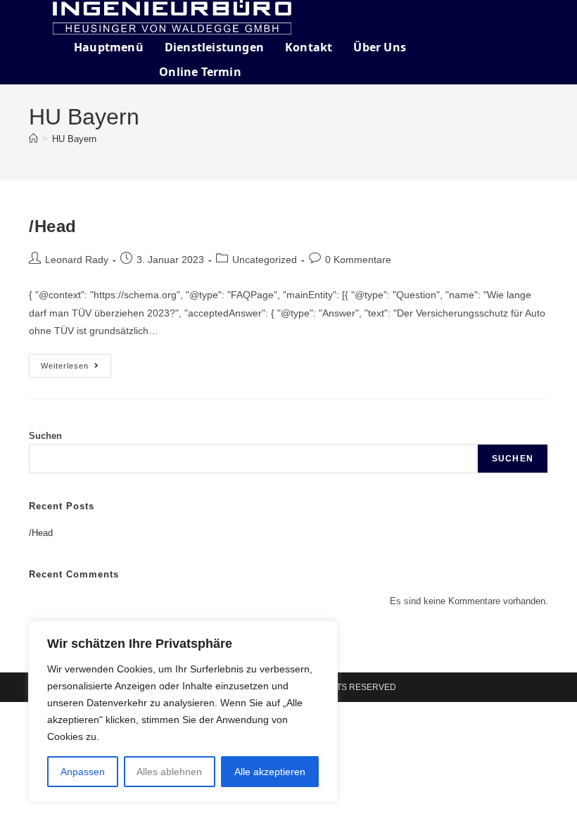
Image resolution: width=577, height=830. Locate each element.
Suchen (45, 435)
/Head (53, 226)
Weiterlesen (76, 362)
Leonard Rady (76, 259)
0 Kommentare (358, 259)
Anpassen (83, 771)
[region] (183, 711)
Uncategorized (264, 259)
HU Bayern (74, 139)
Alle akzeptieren (269, 771)
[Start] (33, 139)
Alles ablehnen (169, 771)
